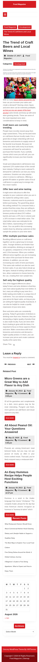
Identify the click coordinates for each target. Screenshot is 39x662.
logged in (16, 357)
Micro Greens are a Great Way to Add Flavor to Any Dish (17, 382)
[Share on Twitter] (14, 345)
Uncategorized (24, 27)
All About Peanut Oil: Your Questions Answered (18, 429)
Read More (10, 418)
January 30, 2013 (15, 391)
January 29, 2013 (15, 488)
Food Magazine (19, 4)
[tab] (5, 14)
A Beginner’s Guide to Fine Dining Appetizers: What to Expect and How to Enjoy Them (18, 566)
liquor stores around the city (24, 100)
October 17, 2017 (14, 56)
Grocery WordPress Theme (13, 649)
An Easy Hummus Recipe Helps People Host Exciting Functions (18, 477)
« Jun (7, 618)
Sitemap (26, 658)
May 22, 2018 (13, 438)
